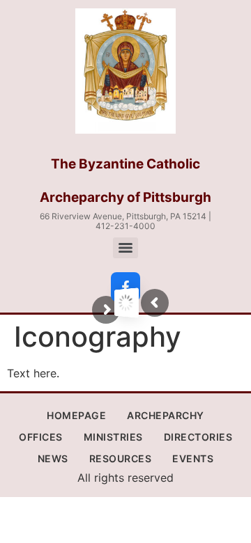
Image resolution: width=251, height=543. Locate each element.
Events (192, 458)
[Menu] (125, 247)
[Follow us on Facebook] (125, 286)
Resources (120, 458)
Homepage (76, 415)
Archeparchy (165, 415)
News (53, 458)
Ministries (113, 437)
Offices (41, 437)
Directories (198, 437)
